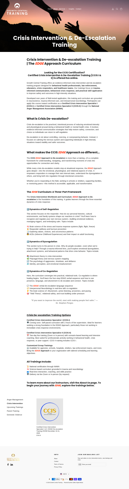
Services (62, 9)
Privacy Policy (58, 467)
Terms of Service (58, 464)
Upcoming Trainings (15, 407)
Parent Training (13, 411)
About (55, 9)
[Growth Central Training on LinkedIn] (12, 464)
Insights (71, 9)
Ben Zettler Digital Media (76, 482)
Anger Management (15, 400)
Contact (78, 9)
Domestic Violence (14, 415)
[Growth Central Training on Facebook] (8, 464)
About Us (85, 382)
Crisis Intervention (15, 403)
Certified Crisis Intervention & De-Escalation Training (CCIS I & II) (64, 77)
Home (50, 9)
